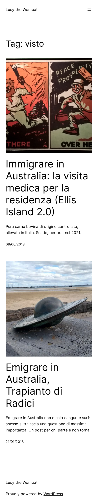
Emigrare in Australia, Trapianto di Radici (34, 385)
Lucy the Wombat (22, 9)
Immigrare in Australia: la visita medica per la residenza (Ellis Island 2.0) (47, 188)
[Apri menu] (89, 10)
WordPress (53, 493)
